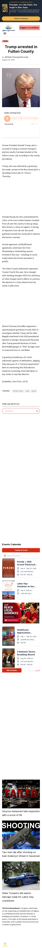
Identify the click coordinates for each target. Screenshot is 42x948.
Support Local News (29, 27)
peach (34, 391)
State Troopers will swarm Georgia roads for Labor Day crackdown (17, 897)
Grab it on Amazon (21, 18)
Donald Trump (18, 391)
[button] (21, 11)
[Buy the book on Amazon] (5, 8)
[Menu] (5, 33)
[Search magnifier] (37, 411)
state (27, 391)
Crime (5, 41)
